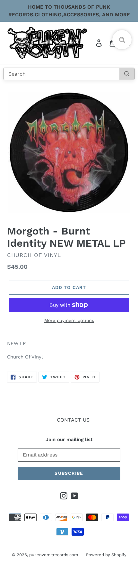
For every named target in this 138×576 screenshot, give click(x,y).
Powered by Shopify (106, 554)
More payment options (69, 320)
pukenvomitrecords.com (53, 554)
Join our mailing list (69, 439)
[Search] (126, 74)
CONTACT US (73, 420)
